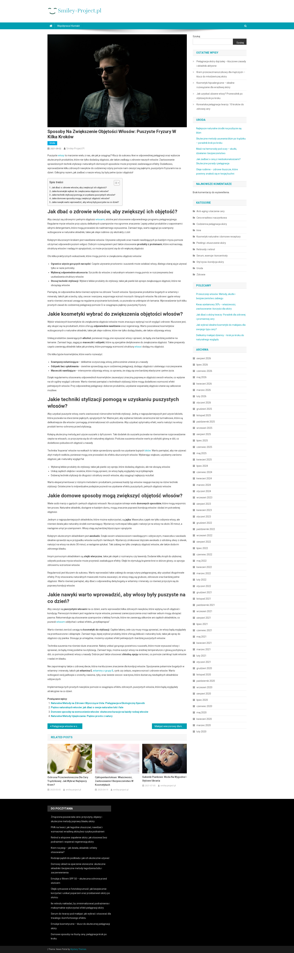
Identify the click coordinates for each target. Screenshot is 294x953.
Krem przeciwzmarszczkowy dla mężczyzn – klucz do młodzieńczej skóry (221, 74)
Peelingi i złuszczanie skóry (211, 243)
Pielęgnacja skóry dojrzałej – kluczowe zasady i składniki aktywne (221, 63)
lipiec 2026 (202, 364)
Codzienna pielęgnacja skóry (212, 224)
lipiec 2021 (202, 624)
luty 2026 (201, 396)
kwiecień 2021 (204, 643)
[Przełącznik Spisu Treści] (115, 183)
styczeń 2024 (204, 491)
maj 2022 (202, 560)
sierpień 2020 (204, 693)
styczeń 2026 (204, 402)
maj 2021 (202, 636)
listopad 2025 (204, 415)
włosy (61, 155)
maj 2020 (202, 712)
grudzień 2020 (204, 668)
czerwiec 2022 (204, 554)
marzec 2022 (204, 573)
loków (148, 450)
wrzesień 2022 (204, 535)
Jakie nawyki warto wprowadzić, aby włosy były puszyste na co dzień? (85, 202)
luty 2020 (201, 731)
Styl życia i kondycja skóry (210, 262)
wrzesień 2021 (204, 611)
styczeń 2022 (204, 586)
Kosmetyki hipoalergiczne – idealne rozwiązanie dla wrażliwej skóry (215, 85)
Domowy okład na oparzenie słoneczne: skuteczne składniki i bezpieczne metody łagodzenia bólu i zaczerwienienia (78, 868)
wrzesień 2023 (204, 497)
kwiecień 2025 (204, 459)
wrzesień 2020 (204, 687)
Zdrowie (201, 274)
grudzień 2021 (204, 592)
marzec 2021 (204, 649)
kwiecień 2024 (204, 478)
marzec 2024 (204, 485)
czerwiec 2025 (204, 447)
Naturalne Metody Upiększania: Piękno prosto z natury (81, 716)
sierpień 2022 (204, 541)
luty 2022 (201, 579)
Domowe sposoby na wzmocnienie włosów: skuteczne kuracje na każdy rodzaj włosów (99, 711)
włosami (100, 219)
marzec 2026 (204, 390)
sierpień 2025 (204, 434)
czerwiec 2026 (204, 371)
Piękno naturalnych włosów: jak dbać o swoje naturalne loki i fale (87, 707)
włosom (60, 621)
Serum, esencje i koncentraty (212, 255)
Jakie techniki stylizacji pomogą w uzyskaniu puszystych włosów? (83, 195)
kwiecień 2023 (204, 510)
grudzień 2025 (204, 409)
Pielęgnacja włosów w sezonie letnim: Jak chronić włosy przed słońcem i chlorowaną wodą (67, 726)
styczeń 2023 (204, 516)
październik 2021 (206, 605)
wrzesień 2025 (204, 428)
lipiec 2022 (202, 548)
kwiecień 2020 (204, 719)
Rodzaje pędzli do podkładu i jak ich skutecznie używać (80, 858)
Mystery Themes (78, 949)
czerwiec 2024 (204, 472)
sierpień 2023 (204, 503)
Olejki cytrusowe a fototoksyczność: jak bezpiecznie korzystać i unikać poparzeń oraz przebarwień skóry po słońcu (80, 893)
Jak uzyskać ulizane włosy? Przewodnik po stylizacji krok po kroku (220, 96)
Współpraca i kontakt (68, 25)
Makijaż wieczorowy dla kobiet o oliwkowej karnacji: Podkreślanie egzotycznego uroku (171, 726)
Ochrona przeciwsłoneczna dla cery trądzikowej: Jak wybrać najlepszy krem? (67, 781)
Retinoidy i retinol (206, 249)
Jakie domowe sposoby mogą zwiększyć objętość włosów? (81, 198)
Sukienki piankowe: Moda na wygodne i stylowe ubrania (164, 779)
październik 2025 (206, 421)
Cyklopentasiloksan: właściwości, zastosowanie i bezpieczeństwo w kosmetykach (114, 781)
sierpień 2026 (204, 358)
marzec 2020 (204, 725)
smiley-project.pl (75, 148)
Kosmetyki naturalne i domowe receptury (219, 236)
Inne (199, 230)
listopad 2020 (204, 674)
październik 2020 (206, 680)
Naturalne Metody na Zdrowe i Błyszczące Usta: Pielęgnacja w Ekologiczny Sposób (98, 703)
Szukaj (196, 36)
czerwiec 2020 (204, 706)
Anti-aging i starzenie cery (211, 211)
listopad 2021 (204, 598)
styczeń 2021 (204, 662)
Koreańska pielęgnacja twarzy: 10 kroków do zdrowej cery (220, 106)
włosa (137, 346)
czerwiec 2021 (204, 630)
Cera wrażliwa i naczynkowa (212, 217)
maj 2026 (202, 377)
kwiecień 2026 (204, 383)
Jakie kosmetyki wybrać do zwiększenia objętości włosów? (80, 191)
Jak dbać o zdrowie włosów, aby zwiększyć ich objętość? (79, 187)
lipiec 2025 (202, 440)
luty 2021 (201, 655)
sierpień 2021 (204, 617)
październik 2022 (206, 529)
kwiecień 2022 (204, 567)
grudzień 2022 (204, 522)
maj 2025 (202, 453)
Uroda (52, 143)
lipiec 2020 (202, 700)
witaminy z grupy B (103, 670)
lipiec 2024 (202, 466)
